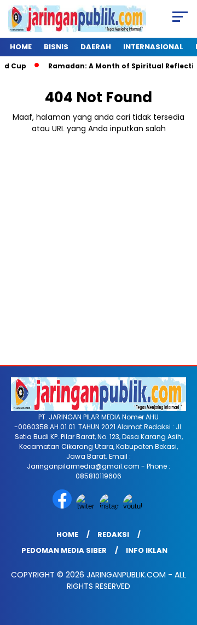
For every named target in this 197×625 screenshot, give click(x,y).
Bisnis (56, 47)
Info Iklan (146, 550)
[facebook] (63, 506)
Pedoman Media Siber (64, 550)
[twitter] (86, 506)
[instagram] (110, 506)
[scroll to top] (181, 561)
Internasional (153, 47)
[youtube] (133, 506)
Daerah (95, 47)
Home (21, 47)
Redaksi (113, 534)
